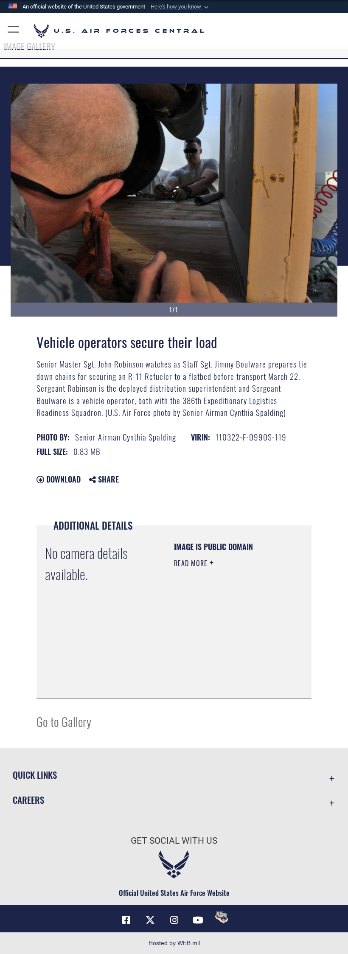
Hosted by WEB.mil (174, 943)
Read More (192, 563)
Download (62, 479)
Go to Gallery (63, 721)
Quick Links (35, 774)
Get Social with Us (174, 841)
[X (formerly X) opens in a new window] (150, 920)
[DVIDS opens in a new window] (221, 917)
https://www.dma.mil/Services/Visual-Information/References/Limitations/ (225, 670)
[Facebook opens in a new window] (126, 920)
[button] (180, 7)
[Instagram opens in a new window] (174, 920)
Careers (28, 799)
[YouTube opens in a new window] (197, 920)
